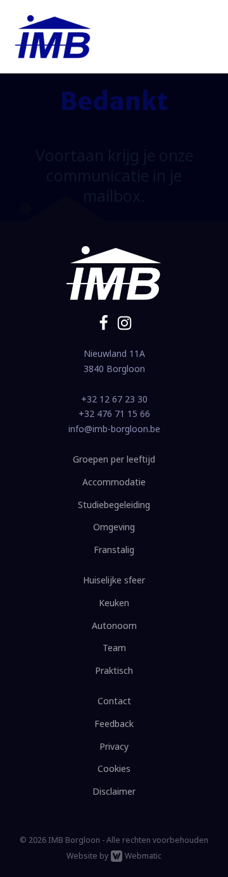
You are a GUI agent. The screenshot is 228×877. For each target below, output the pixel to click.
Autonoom (114, 625)
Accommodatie (114, 482)
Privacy (114, 746)
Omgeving (114, 527)
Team (114, 648)
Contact (114, 701)
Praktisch (114, 670)
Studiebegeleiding (114, 505)
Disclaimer (114, 791)
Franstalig (114, 550)
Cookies (114, 768)
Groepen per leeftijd (114, 459)
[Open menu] (200, 36)
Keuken (114, 603)
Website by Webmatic (114, 855)
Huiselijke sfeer (114, 580)
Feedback (114, 724)
